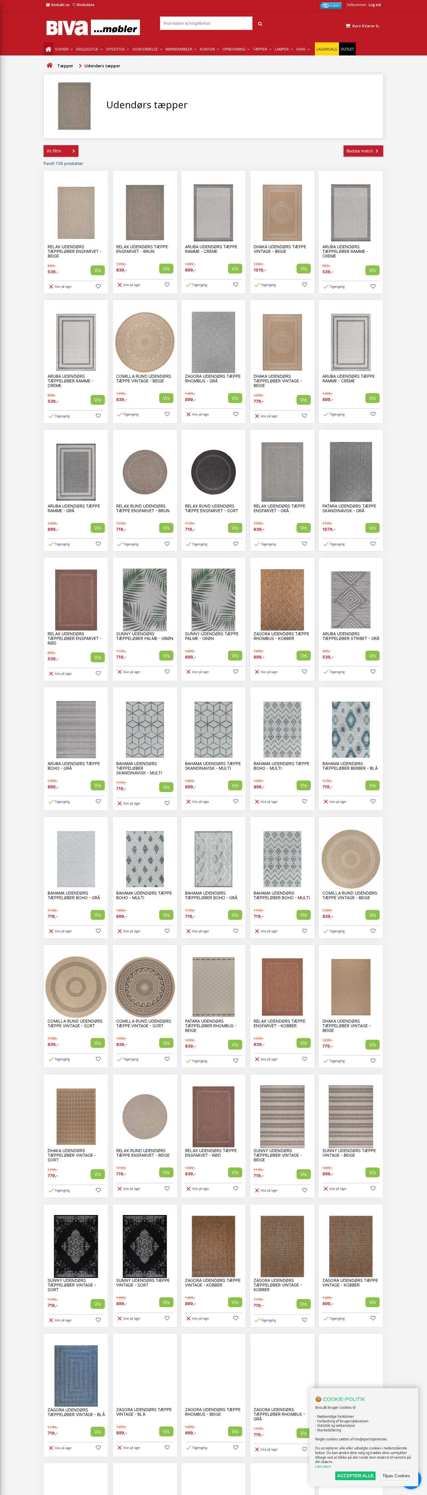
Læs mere (323, 1466)
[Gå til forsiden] (49, 65)
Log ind (375, 4)
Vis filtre (53, 151)
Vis (97, 270)
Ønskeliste (85, 4)
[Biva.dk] (97, 27)
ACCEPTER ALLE (355, 1475)
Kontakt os (60, 4)
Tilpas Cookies (396, 1475)
